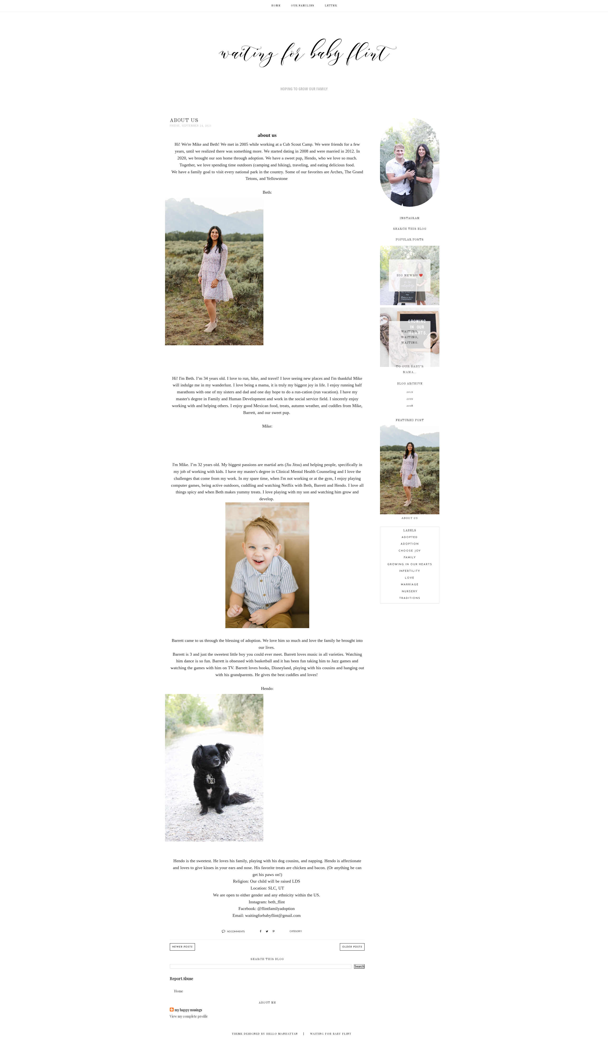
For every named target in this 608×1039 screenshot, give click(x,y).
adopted (410, 537)
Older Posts (352, 947)
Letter (331, 6)
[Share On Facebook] (260, 931)
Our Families (302, 6)
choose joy (410, 551)
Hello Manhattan (282, 1033)
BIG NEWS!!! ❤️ (410, 275)
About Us (184, 120)
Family (410, 557)
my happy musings (188, 1010)
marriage (410, 584)
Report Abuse (181, 978)
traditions (409, 598)
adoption (410, 544)
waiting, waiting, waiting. (409, 337)
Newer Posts (182, 947)
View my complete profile (189, 1016)
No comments (236, 931)
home (275, 6)
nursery (410, 591)
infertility (409, 571)
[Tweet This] (267, 931)
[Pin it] (274, 931)
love (409, 578)
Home (178, 991)
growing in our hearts (409, 564)
